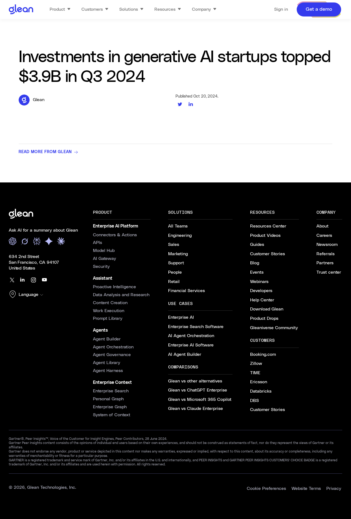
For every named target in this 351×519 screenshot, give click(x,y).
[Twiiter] (11, 280)
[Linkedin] (22, 280)
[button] (27, 295)
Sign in (281, 9)
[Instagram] (33, 280)
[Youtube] (44, 280)
